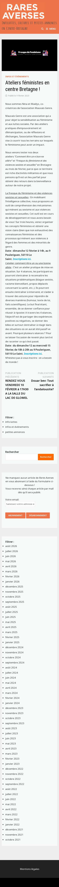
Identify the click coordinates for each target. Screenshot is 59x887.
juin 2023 (10, 738)
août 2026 (11, 546)
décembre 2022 (14, 768)
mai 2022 (10, 804)
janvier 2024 (12, 703)
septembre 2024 (14, 662)
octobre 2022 (12, 778)
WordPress (22, 882)
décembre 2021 (14, 829)
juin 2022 (10, 799)
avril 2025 (10, 627)
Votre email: (12, 499)
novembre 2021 (14, 834)
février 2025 (12, 637)
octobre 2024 (12, 657)
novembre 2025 (14, 591)
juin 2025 (10, 617)
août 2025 (11, 606)
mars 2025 (11, 632)
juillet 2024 (11, 672)
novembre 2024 (14, 652)
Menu (52, 28)
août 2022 (11, 789)
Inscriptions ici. (22, 259)
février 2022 (12, 819)
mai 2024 (10, 682)
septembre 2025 (14, 601)
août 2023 (11, 728)
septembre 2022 (14, 784)
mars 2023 (11, 753)
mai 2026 (10, 561)
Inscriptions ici (33, 353)
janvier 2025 (12, 642)
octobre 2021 (12, 839)
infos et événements (17, 76)
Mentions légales (29, 869)
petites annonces (15, 432)
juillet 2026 (11, 551)
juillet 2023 (11, 733)
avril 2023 (10, 748)
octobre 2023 (12, 718)
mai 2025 (10, 622)
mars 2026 (11, 571)
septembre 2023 (14, 723)
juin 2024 (10, 677)
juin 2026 (10, 556)
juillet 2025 (11, 612)
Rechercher (12, 452)
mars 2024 (11, 693)
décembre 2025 (14, 586)
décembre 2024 (14, 647)
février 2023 (12, 758)
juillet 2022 (11, 794)
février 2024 (12, 698)
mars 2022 (11, 814)
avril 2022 (10, 809)
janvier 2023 (12, 763)
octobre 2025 (12, 596)
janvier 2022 (12, 824)
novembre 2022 (14, 774)
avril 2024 (10, 687)
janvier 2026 (12, 581)
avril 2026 (10, 566)
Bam (33, 882)
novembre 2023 (14, 713)
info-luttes (11, 421)
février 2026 (12, 576)
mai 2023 (10, 743)
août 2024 (11, 667)
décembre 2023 (14, 708)
